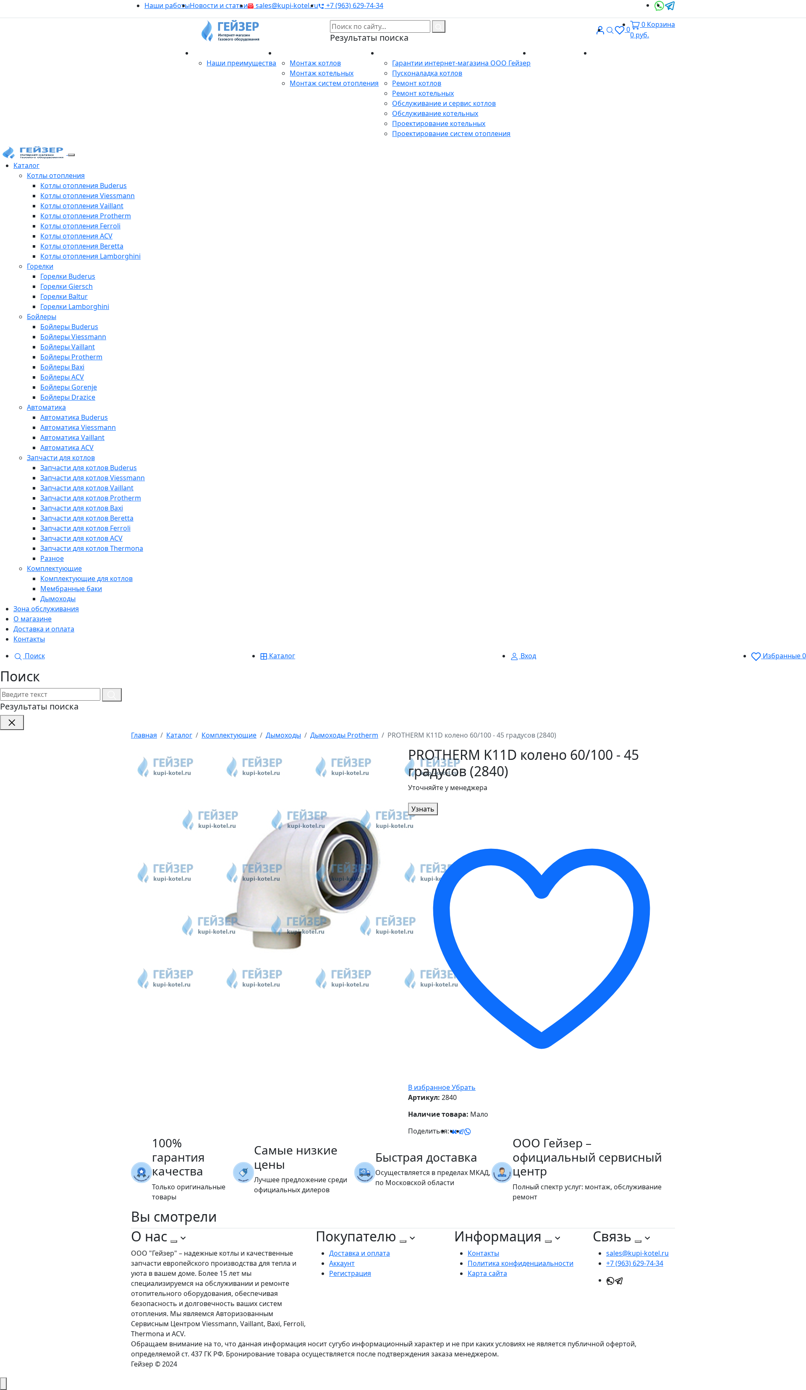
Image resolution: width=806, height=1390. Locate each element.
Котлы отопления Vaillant (81, 205)
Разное (52, 558)
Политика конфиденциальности (520, 1263)
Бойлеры (41, 316)
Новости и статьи (219, 5)
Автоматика (46, 407)
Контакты (607, 53)
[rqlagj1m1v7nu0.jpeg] (299, 872)
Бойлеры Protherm (71, 356)
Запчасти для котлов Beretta (86, 518)
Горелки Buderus (67, 276)
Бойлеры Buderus (69, 326)
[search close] (12, 722)
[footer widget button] (173, 1241)
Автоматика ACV (67, 447)
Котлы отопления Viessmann (87, 195)
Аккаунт (342, 1263)
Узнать (422, 809)
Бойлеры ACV (62, 377)
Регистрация (350, 1273)
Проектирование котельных (438, 123)
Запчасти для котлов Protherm (90, 498)
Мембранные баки (71, 588)
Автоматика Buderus (74, 417)
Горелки (40, 266)
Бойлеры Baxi (62, 367)
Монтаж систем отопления (334, 83)
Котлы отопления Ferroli (80, 225)
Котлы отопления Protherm (85, 215)
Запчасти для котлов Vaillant (86, 487)
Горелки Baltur (64, 296)
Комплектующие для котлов (86, 578)
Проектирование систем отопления (451, 133)
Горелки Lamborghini (74, 306)
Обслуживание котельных (435, 113)
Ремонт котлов (416, 83)
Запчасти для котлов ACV (81, 538)
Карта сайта (487, 1273)
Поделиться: (428, 1131)
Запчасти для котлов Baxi (81, 508)
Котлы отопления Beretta (81, 246)
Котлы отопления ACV (76, 236)
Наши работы (167, 5)
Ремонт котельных (423, 93)
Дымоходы (58, 598)
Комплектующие (54, 568)
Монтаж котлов (315, 63)
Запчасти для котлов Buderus (88, 467)
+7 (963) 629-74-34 (353, 5)
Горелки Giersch (66, 286)
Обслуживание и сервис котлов (444, 103)
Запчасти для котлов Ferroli (85, 528)
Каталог (26, 165)
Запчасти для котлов (61, 457)
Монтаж (290, 53)
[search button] (438, 26)
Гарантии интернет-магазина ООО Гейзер (461, 63)
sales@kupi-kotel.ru (286, 5)
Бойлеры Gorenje (68, 387)
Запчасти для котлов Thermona (91, 548)
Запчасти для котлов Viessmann (92, 477)
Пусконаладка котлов (427, 73)
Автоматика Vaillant (72, 437)
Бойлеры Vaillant (67, 346)
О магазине (213, 53)
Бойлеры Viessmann (73, 336)
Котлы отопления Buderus (83, 185)
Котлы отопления (56, 175)
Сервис (391, 53)
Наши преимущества (241, 63)
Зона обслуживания (46, 608)
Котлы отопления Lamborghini (90, 256)
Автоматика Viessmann (78, 427)
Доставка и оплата (561, 53)
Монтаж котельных (321, 73)
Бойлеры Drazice (67, 397)
